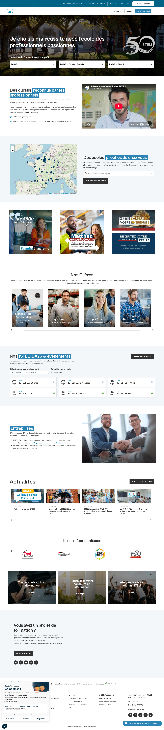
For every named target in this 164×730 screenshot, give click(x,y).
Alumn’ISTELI (133, 702)
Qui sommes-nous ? (76, 702)
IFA (128, 4)
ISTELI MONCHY (77, 393)
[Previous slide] (11, 520)
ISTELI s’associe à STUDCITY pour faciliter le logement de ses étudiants (98, 511)
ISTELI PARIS (124, 393)
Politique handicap (74, 727)
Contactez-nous (143, 11)
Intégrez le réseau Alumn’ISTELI (132, 584)
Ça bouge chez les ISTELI (24, 509)
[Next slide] (153, 330)
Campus (129, 11)
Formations (118, 11)
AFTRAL (103, 4)
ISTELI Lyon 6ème (28, 382)
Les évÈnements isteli (142, 356)
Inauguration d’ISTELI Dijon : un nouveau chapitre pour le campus (62, 511)
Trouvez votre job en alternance (32, 584)
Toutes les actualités (142, 482)
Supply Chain (40, 319)
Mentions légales (90, 727)
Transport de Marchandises (49, 698)
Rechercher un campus (96, 181)
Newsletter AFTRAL (135, 705)
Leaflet (51, 193)
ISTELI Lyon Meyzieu (79, 382)
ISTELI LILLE (25, 393)
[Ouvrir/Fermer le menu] (156, 11)
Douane (146, 317)
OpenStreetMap (64, 193)
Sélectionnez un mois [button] (61, 369)
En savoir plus (30, 592)
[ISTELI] (10, 11)
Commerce (111, 319)
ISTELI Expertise (105, 698)
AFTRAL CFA (113, 4)
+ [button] (12, 147)
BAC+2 (14, 64)
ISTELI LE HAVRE (126, 382)
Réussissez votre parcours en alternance (82, 584)
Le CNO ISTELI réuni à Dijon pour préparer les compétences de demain (133, 511)
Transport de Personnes (76, 317)
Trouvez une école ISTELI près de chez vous (140, 696)
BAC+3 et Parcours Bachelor (72, 64)
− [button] (12, 150)
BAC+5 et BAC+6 (116, 64)
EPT (122, 4)
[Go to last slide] (11, 330)
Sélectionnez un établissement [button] (24, 369)
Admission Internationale (78, 698)
